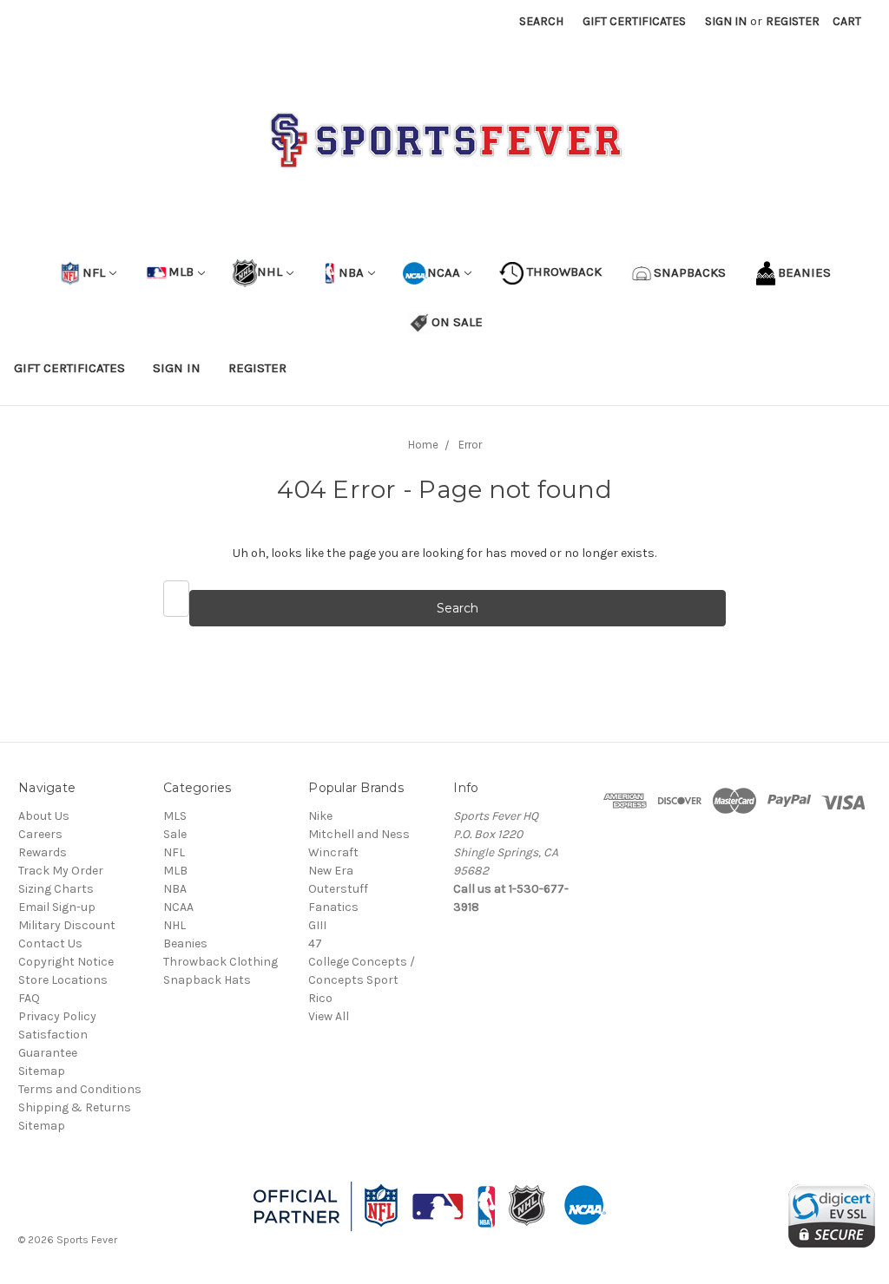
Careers (40, 834)
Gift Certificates (634, 21)
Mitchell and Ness (359, 834)
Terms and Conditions (80, 1089)
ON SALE (457, 321)
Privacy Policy (57, 1016)
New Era (330, 870)
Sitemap (41, 1071)
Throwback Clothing (220, 961)
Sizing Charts (56, 888)
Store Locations (63, 980)
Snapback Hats (207, 980)
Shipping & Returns (74, 1107)
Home (423, 444)
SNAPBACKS (690, 271)
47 (315, 943)
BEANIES (804, 271)
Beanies (185, 943)
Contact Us (50, 943)
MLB (181, 271)
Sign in (726, 21)
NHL (269, 271)
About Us (43, 816)
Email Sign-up (56, 907)
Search (541, 21)
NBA (349, 271)
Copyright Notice (66, 961)
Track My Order (60, 870)
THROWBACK (563, 271)
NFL (93, 271)
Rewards (42, 852)
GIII (317, 925)
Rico (320, 998)
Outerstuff (338, 888)
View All (328, 1016)
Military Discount (66, 925)
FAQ (29, 998)
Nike (320, 816)
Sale (175, 834)
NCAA (443, 271)
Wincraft (333, 852)
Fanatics (333, 907)
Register (793, 21)
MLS (175, 816)
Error (470, 444)
